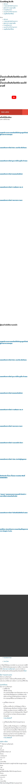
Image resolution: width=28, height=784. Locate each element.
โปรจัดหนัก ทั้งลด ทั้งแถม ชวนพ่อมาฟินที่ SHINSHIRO (12, 477)
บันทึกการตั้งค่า (4, 741)
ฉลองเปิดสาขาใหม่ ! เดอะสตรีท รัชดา (11, 443)
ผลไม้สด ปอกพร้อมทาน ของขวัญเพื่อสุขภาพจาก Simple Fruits (14, 530)
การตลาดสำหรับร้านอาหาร (11, 6)
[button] (14, 17)
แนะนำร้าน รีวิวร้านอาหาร (10, 11)
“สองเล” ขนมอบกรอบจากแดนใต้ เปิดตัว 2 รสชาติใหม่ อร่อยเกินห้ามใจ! (13, 495)
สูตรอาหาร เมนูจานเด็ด (10, 7)
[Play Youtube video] (14, 97)
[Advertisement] (14, 46)
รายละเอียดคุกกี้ (8, 718)
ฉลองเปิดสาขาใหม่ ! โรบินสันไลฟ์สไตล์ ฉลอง (13, 513)
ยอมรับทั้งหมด (3, 684)
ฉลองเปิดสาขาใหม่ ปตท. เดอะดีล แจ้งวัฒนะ (13, 148)
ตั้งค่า (25, 671)
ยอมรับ (10, 675)
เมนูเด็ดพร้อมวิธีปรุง (9, 13)
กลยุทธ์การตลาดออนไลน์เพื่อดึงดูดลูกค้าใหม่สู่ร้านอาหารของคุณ (14, 134)
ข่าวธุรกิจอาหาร (8, 9)
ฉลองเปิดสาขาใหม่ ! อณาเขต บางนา (11, 200)
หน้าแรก (6, 4)
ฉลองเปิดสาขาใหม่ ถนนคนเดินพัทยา (11, 174)
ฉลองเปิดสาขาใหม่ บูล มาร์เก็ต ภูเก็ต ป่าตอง (13, 161)
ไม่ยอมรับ (5, 675)
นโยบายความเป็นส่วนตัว (8, 669)
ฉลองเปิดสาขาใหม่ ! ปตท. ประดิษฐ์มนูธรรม (13, 459)
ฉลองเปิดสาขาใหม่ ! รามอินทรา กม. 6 (11, 187)
